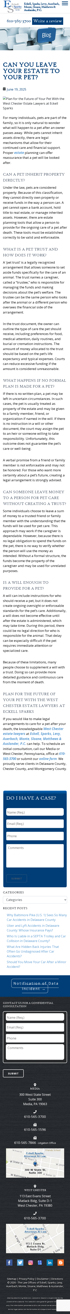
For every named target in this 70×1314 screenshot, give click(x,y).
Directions (57, 1279)
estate (19, 152)
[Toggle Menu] (65, 4)
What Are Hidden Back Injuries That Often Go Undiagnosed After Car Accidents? (33, 951)
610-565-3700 (19, 21)
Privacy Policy (26, 1279)
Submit (16, 878)
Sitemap (12, 1279)
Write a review (47, 21)
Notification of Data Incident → (36, 986)
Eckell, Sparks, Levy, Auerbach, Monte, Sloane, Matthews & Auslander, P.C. (32, 738)
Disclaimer (43, 1279)
